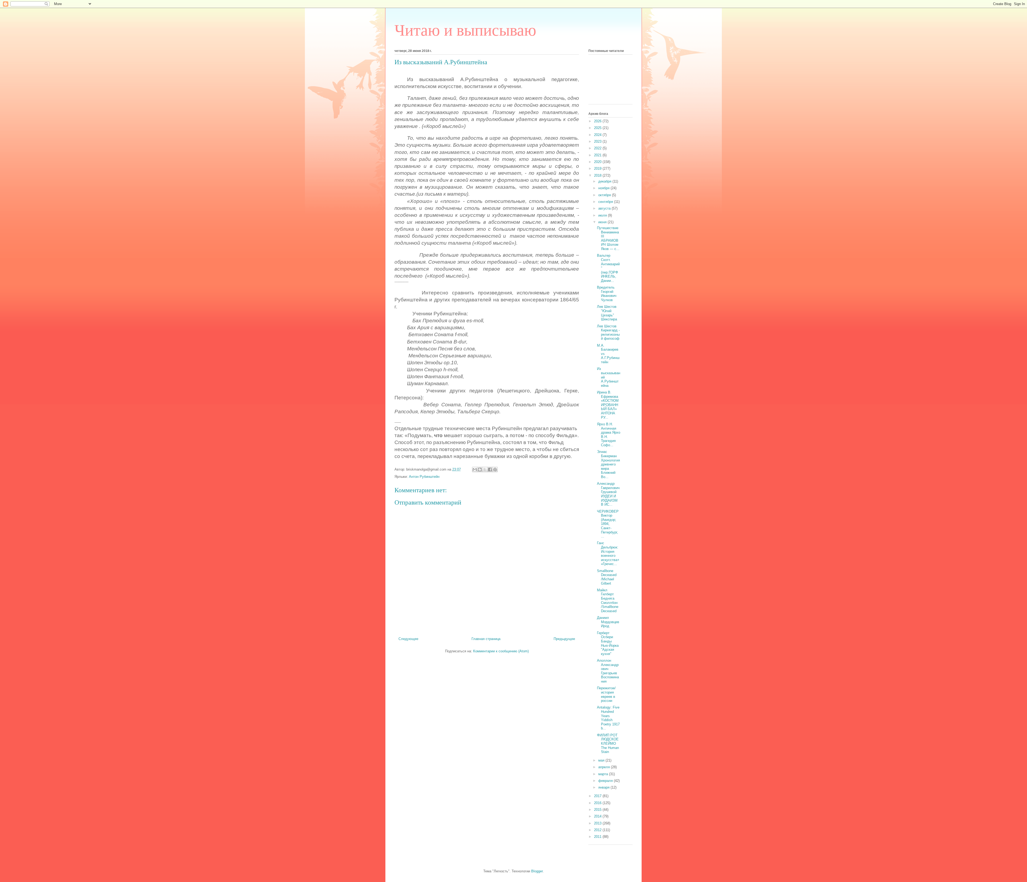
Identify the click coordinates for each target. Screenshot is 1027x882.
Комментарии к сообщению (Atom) (501, 651)
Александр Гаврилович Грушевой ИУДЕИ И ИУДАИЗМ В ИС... (608, 494)
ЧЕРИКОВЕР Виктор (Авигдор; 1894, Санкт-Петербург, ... (608, 524)
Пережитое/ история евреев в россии (606, 694)
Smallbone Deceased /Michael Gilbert (606, 577)
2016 (598, 803)
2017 (598, 796)
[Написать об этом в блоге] (479, 469)
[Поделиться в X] (485, 469)
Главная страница (486, 639)
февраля (606, 781)
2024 (598, 135)
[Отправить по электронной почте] (474, 469)
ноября (604, 188)
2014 (598, 816)
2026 (598, 121)
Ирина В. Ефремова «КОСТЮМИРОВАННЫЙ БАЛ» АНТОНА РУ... (608, 404)
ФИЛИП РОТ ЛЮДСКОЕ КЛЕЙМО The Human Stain (608, 743)
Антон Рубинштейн (424, 477)
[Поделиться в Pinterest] (495, 469)
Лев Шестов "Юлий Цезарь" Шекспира (607, 313)
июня (603, 222)
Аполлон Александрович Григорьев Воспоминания (608, 670)
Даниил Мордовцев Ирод (608, 622)
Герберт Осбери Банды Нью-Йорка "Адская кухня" (608, 643)
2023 (598, 141)
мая (602, 760)
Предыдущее (564, 639)
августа (605, 208)
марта (603, 774)
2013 (598, 823)
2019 (598, 168)
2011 (598, 837)
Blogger (537, 871)
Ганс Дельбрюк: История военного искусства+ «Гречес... (608, 553)
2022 (598, 148)
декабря (605, 181)
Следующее (408, 639)
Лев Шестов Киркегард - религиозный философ (608, 332)
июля (603, 215)
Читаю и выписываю (465, 30)
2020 (598, 162)
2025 (598, 128)
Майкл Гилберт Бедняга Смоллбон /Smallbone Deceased (607, 600)
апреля (604, 767)
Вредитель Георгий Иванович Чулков (606, 293)
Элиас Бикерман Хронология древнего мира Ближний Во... (608, 464)
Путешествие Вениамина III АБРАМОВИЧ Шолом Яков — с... (608, 238)
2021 (598, 155)
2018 (598, 175)
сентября (606, 202)
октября (605, 195)
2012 (598, 830)
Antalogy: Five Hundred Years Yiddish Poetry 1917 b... (608, 717)
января (604, 787)
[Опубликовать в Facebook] (490, 469)
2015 (598, 810)
